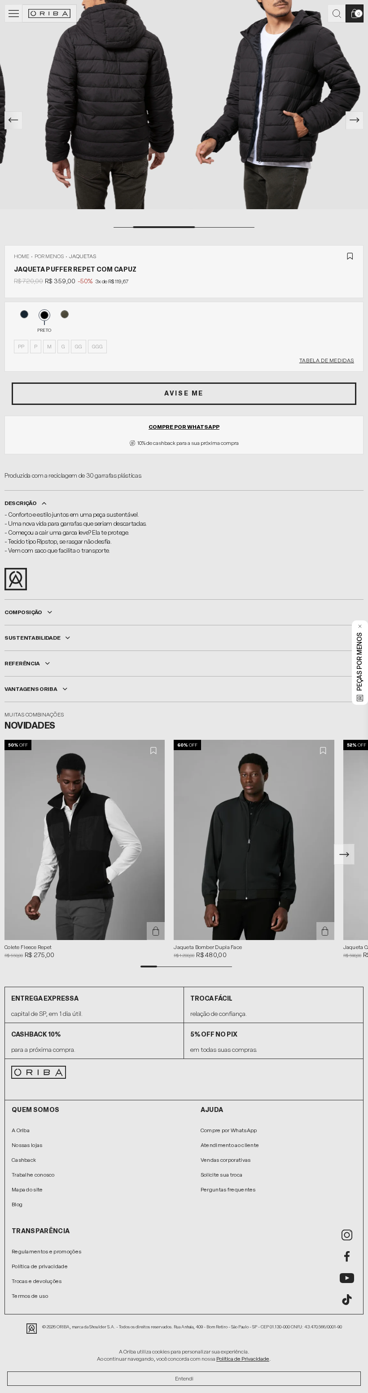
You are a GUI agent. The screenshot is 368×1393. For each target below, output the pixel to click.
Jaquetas (82, 256)
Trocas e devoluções (37, 1281)
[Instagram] (347, 1235)
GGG (97, 346)
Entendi (184, 1378)
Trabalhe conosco (33, 1175)
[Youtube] (347, 1278)
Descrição (20, 503)
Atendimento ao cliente (230, 1145)
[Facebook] (347, 1256)
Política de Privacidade (242, 1359)
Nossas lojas (27, 1145)
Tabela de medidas (326, 360)
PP (21, 346)
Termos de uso (30, 1296)
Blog (17, 1204)
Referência (22, 663)
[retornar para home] (49, 13)
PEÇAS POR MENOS (360, 662)
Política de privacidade (40, 1266)
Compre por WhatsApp (184, 427)
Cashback (24, 1160)
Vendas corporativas (226, 1160)
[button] (344, 854)
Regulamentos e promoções (46, 1251)
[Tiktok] (347, 1299)
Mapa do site (27, 1189)
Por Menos (49, 256)
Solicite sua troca (221, 1175)
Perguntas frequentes (228, 1189)
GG (78, 346)
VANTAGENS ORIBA (30, 689)
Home (21, 256)
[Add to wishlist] (350, 256)
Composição (23, 612)
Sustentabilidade (32, 638)
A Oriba (21, 1130)
